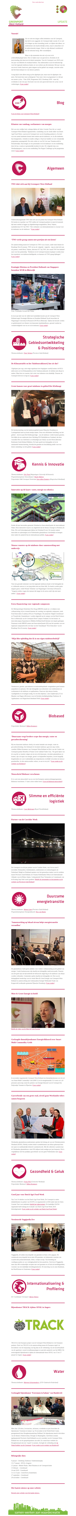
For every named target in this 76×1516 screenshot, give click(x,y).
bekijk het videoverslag (37, 1204)
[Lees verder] (24, 84)
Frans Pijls (27, 1182)
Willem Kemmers (31, 726)
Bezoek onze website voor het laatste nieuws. (25, 1493)
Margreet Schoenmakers (31, 1382)
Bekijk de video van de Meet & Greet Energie (25, 1029)
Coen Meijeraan (29, 809)
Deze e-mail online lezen (38, 2)
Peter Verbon (28, 353)
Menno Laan (28, 909)
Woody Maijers (39, 477)
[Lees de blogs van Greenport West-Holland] (25, 114)
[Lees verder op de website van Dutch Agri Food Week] (39, 1209)
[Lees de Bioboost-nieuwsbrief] (52, 781)
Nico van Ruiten (41, 912)
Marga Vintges (33, 1297)
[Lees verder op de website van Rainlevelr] (45, 1445)
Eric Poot (27, 474)
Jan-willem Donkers (43, 479)
